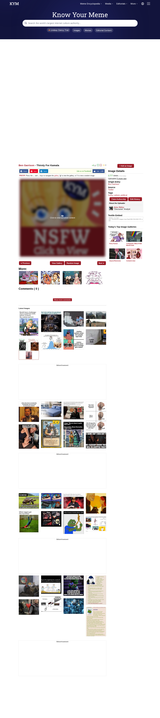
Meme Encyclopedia (90, 3)
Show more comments (62, 300)
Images (77, 30)
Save (34, 171)
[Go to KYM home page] (14, 4)
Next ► (102, 263)
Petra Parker (113, 243)
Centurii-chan (130, 261)
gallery (56, 175)
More (133, 3)
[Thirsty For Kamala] (62, 218)
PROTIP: (22, 175)
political (124, 195)
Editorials (121, 3)
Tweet (44, 171)
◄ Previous (25, 263)
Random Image (73, 263)
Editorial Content (104, 30)
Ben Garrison (26, 165)
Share (24, 171)
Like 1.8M (99, 171)
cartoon (117, 195)
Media (108, 3)
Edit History (135, 199)
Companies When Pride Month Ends (134, 244)
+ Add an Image (125, 166)
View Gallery (57, 263)
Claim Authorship (119, 199)
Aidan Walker (119, 207)
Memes (88, 30)
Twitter (111, 190)
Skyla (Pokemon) (115, 261)
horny (110, 195)
